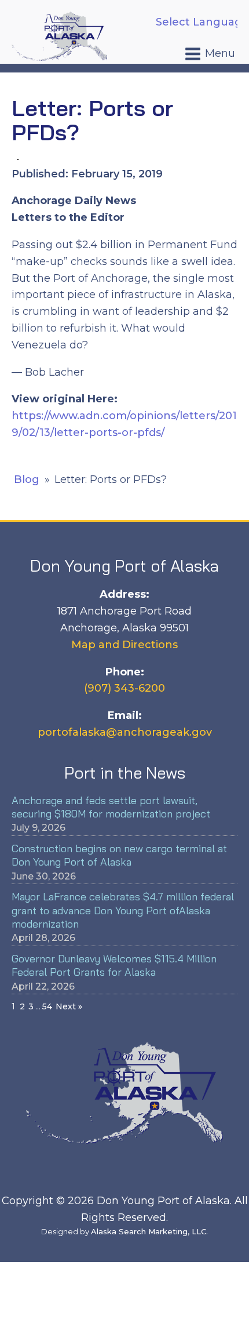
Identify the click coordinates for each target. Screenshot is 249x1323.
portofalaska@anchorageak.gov (125, 732)
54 (47, 1006)
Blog (26, 479)
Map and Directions (124, 644)
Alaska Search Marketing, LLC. (149, 1231)
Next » (69, 1006)
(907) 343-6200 (124, 688)
